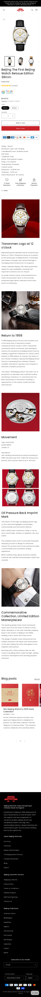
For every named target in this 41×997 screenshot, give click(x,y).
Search (6, 868)
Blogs (6, 863)
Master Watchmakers (11, 850)
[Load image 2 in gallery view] (20, 61)
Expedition (7, 922)
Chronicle (7, 846)
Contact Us (8, 901)
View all (37, 679)
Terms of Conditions (11, 888)
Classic (6, 948)
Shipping (4, 101)
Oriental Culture (9, 913)
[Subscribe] (35, 965)
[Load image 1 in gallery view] (10, 61)
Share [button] (6, 191)
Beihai (6, 953)
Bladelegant (8, 918)
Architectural (8, 931)
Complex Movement (11, 859)
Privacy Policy (9, 884)
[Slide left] (2, 62)
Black (5, 108)
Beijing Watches (13, 991)
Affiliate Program (10, 893)
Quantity (4, 112)
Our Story (7, 841)
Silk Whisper (8, 940)
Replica (6, 927)
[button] (4, 10)
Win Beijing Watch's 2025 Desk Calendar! (18, 710)
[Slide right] (39, 62)
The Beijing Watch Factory (13, 854)
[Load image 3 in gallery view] (31, 61)
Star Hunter (8, 935)
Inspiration (7, 944)
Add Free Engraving (11, 897)
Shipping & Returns (10, 880)
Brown (14, 108)
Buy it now (20, 128)
